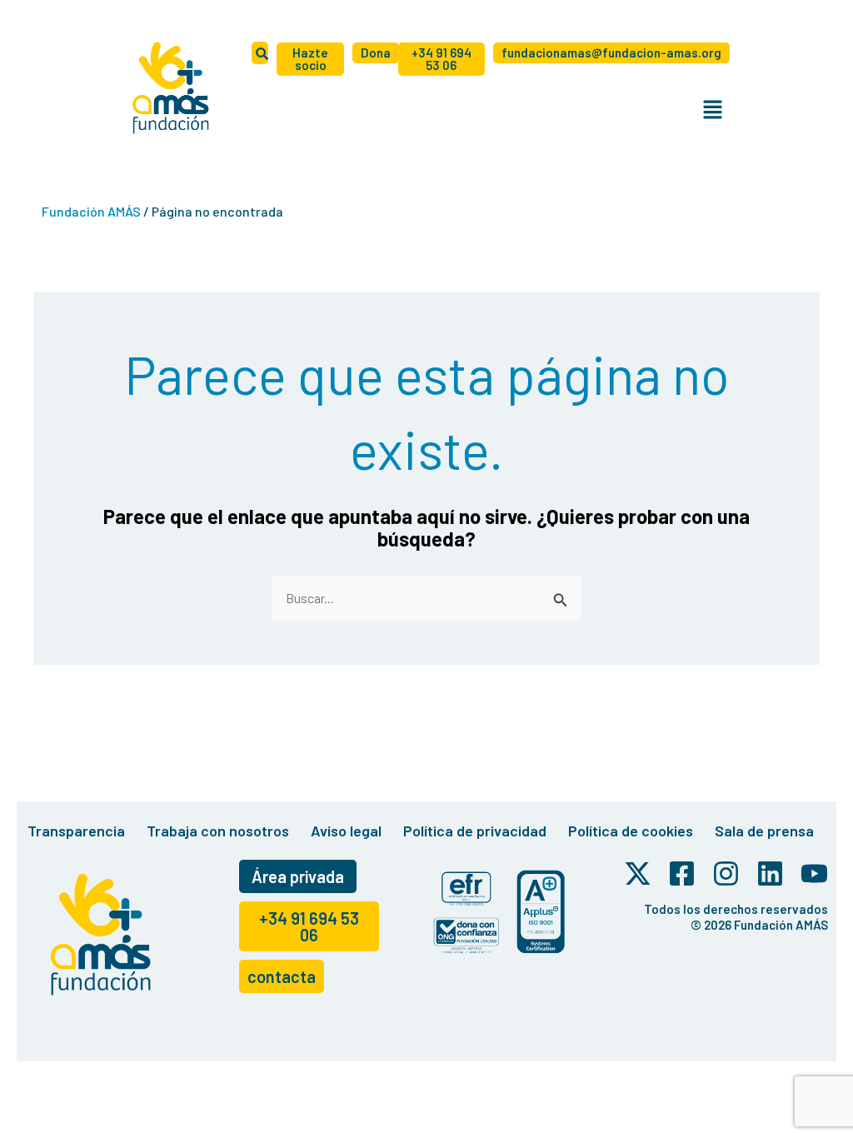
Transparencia (76, 830)
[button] (712, 109)
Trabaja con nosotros (218, 830)
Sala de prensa (764, 830)
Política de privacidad (474, 830)
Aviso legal (346, 830)
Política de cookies (630, 830)
